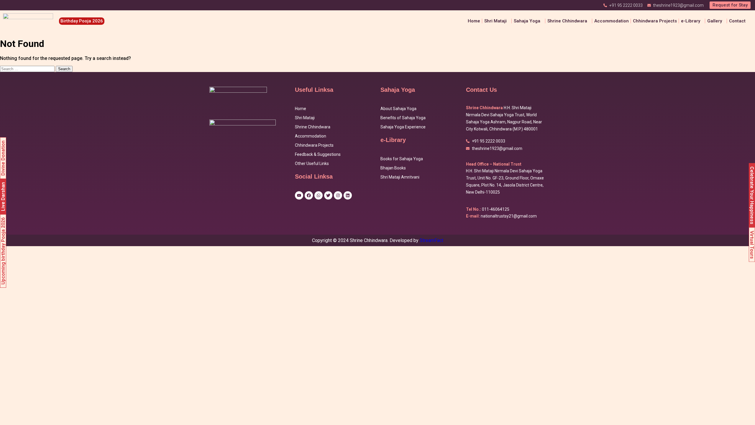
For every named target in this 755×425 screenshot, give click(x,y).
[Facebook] (309, 195)
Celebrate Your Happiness (752, 195)
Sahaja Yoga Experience (403, 127)
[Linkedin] (348, 195)
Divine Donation (3, 158)
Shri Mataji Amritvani (399, 177)
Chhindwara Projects (655, 21)
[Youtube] (299, 195)
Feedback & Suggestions (318, 154)
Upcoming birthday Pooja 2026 (3, 251)
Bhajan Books (393, 168)
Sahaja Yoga (527, 21)
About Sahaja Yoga (398, 108)
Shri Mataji (305, 117)
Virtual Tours (752, 245)
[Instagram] (338, 195)
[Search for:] (28, 68)
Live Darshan (3, 196)
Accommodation (611, 21)
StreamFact (431, 240)
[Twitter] (328, 195)
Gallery (714, 21)
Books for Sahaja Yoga (401, 158)
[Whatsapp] (318, 195)
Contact (737, 21)
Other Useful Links (312, 163)
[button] (497, 21)
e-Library (690, 21)
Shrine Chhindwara (567, 21)
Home (474, 21)
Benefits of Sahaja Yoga (403, 117)
